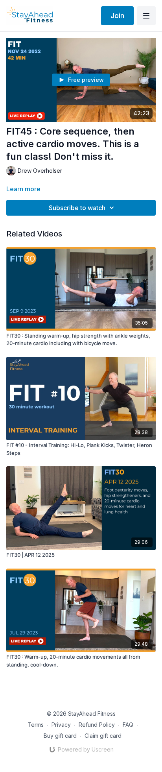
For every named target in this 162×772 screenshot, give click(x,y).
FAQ (128, 724)
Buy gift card (60, 735)
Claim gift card (103, 735)
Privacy (61, 724)
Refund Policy (97, 724)
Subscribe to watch (77, 208)
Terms (36, 724)
